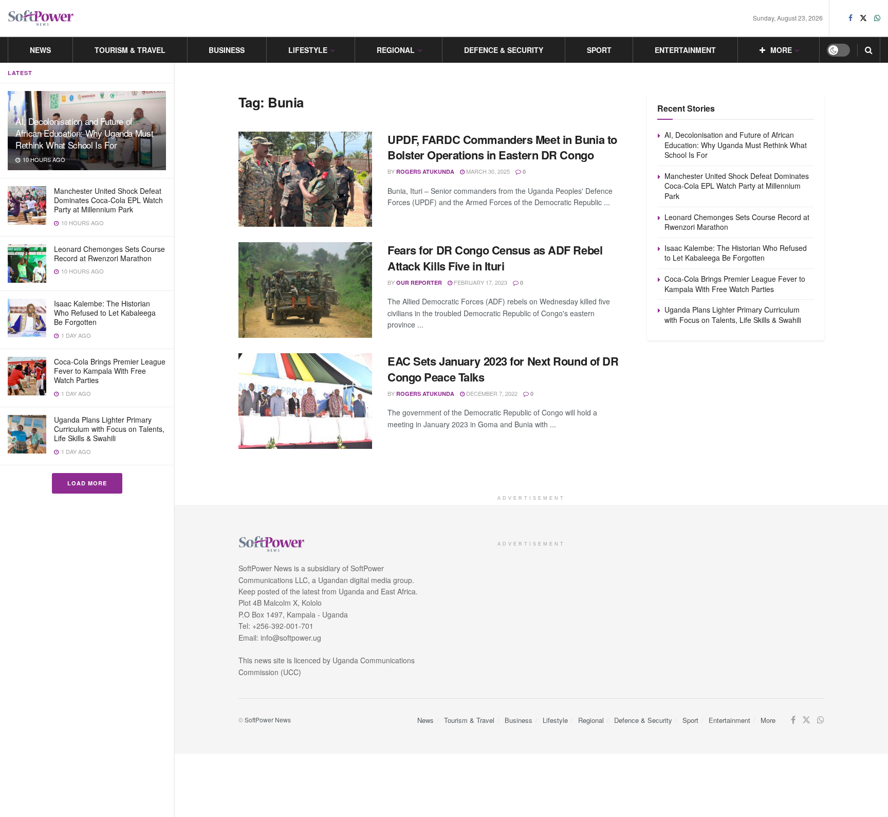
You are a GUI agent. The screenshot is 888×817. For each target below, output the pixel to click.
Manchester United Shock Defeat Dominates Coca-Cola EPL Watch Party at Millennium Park (108, 200)
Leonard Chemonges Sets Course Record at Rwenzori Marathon (109, 253)
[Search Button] (869, 50)
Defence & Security (503, 50)
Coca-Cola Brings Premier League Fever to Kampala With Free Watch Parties (109, 370)
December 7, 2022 (491, 393)
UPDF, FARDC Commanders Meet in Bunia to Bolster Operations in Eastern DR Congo (502, 147)
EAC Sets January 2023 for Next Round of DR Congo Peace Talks (503, 369)
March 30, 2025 (487, 171)
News (40, 50)
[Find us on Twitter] (863, 18)
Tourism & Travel (130, 50)
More (781, 50)
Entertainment (685, 50)
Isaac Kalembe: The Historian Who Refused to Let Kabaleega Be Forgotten (105, 312)
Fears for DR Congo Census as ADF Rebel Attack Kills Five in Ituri (494, 258)
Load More (87, 483)
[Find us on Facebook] (850, 18)
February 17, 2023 (479, 282)
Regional (396, 50)
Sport (599, 50)
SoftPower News (268, 719)
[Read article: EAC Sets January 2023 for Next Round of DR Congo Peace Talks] (305, 401)
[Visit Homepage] (41, 18)
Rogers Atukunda (425, 171)
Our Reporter (419, 282)
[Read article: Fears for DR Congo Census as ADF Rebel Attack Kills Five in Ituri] (305, 290)
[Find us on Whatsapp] (877, 18)
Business (227, 50)
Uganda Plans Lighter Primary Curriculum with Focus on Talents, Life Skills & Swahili (109, 428)
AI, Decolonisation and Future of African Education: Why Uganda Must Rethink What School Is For (84, 133)
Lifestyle (307, 50)
